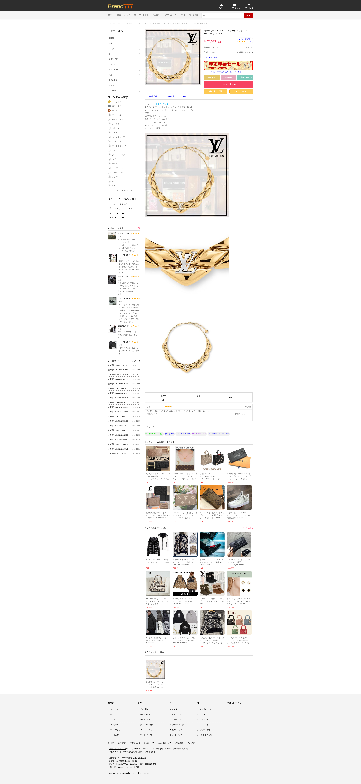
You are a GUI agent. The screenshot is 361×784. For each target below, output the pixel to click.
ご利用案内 (170, 96)
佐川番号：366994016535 (118, 398)
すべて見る (248, 528)
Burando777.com (129, 773)
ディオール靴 (205, 730)
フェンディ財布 (146, 730)
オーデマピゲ (117, 173)
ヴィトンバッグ (176, 714)
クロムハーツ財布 (147, 725)
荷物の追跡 (179, 743)
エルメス (115, 133)
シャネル (115, 124)
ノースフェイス (118, 155)
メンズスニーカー (206, 709)
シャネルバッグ (176, 719)
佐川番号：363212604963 (118, 430)
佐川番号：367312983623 (118, 421)
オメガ (115, 177)
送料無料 (211, 77)
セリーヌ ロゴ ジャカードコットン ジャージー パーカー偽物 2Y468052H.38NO (185, 640)
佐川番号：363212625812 (118, 453)
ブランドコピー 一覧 (124, 190)
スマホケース (170, 15)
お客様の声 (191, 743)
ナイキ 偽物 (169, 434)
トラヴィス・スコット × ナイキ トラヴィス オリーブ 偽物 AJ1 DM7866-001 (212, 562)
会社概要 (111, 743)
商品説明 (153, 96)
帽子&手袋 (193, 15)
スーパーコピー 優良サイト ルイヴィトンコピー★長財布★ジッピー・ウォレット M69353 (212, 515)
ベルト (183, 15)
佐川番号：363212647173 (118, 426)
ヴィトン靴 (204, 719)
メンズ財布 (144, 709)
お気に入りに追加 (215, 91)
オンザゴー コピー (117, 213)
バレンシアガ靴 (206, 735)
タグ (205, 57)
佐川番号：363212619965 (118, 449)
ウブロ (115, 159)
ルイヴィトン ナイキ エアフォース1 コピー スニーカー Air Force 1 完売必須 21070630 (239, 515)
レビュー (187, 96)
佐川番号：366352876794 (118, 393)
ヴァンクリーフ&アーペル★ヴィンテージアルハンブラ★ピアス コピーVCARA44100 (239, 601)
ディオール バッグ (177, 725)
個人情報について (164, 743)
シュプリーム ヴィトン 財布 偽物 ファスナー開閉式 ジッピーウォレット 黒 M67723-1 (239, 562)
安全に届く (245, 77)
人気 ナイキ (114, 208)
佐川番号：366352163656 (118, 374)
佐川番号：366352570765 (118, 384)
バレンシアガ (117, 181)
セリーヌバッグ (176, 735)
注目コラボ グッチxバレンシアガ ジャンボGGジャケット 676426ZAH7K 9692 (184, 601)
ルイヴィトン (117, 102)
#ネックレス (214, 57)
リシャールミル (116, 725)
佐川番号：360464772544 (118, 412)
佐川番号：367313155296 (118, 407)
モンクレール (117, 142)
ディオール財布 (146, 735)
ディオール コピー (117, 217)
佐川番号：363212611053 (118, 439)
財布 (119, 15)
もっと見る (135, 361)
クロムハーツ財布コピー (119, 204)
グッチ (115, 150)
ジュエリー (157, 15)
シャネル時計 (115, 735)
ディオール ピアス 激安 (154, 434)
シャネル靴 (204, 725)
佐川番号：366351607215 (118, 370)
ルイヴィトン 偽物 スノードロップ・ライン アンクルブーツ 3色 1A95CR (212, 601)
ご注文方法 (122, 743)
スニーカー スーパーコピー (218, 434)
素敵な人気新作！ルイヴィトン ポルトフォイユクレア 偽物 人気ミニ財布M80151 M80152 (158, 515)
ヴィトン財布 (145, 714)
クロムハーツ (117, 120)
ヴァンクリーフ (118, 137)
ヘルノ (115, 186)
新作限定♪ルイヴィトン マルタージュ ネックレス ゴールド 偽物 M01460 (155, 684)
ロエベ (115, 164)
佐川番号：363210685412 (118, 388)
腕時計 (111, 15)
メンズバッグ (175, 709)
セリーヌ (115, 128)
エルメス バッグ (176, 730)
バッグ (127, 15)
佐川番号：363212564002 (118, 444)
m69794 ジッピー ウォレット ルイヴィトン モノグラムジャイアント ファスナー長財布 (185, 515)
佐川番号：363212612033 (118, 435)
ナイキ (115, 111)
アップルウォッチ (119, 146)
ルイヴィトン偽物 (161, 104)
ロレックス (116, 106)
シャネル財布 (145, 719)
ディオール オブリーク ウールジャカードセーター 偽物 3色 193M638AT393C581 (185, 562)
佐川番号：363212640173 (118, 416)
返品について (149, 743)
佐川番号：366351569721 (118, 365)
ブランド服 (144, 15)
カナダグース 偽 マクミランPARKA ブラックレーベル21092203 (156, 640)
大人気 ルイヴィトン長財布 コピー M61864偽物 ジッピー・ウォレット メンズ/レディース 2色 (158, 476)
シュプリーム (117, 168)
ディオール (116, 115)
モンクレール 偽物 (183, 434)
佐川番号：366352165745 (118, 379)
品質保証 (228, 77)
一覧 (138, 228)
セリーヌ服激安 (128, 208)
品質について (135, 743)
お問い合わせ (241, 91)
